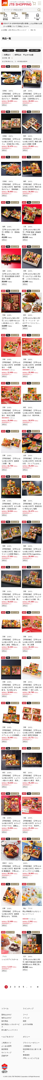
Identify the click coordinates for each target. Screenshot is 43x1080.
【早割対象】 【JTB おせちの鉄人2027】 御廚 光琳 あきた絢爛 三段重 (32, 141)
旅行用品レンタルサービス (10, 1025)
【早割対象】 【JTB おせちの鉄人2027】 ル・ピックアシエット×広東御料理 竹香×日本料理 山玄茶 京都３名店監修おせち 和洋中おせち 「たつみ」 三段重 (11, 733)
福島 (3, 226)
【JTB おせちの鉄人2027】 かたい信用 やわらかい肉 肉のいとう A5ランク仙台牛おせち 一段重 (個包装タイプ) (11, 320)
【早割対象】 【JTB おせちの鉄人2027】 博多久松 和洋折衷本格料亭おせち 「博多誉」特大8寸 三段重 (32, 187)
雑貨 (24, 1021)
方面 (8, 50)
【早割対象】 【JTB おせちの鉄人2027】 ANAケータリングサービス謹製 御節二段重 (31, 868)
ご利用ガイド (6, 1043)
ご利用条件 (27, 1046)
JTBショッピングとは (31, 1058)
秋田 (24, 136)
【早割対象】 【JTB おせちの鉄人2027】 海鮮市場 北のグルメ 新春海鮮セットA (11, 96)
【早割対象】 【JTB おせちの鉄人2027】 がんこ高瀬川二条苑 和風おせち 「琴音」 (11, 642)
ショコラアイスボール (10, 959)
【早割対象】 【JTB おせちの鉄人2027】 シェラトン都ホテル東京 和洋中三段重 (31, 778)
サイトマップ (6, 1052)
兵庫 (3, 455)
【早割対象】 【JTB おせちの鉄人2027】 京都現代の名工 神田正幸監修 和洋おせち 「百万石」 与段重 (32, 733)
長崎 (3, 546)
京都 (24, 271)
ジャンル (21, 50)
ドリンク (26, 1018)
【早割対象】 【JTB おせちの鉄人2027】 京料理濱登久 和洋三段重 (11, 412)
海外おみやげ (6, 1018)
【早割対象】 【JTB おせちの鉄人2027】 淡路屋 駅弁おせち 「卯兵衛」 (11, 913)
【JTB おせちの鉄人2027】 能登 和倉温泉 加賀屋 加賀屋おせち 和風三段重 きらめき (32, 962)
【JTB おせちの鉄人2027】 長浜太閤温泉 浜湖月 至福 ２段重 (11, 276)
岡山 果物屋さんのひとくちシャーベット (31, 912)
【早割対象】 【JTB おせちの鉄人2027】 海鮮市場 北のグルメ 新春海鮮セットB (11, 187)
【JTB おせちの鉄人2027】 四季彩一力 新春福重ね (11, 232)
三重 (24, 226)
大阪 (3, 818)
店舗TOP (4, 1056)
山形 (24, 91)
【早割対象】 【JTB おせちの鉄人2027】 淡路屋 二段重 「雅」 (11, 460)
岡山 (24, 908)
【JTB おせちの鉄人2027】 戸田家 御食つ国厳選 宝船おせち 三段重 (32, 232)
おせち (11, 91)
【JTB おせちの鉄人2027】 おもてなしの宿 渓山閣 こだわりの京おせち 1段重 (31, 276)
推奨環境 (4, 1049)
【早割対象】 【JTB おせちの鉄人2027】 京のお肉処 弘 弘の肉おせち (11, 687)
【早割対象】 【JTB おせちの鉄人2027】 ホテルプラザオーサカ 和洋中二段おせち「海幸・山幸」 (31, 823)
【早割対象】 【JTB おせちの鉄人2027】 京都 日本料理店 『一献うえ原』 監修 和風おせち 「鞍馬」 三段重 (32, 687)
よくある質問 (6, 1046)
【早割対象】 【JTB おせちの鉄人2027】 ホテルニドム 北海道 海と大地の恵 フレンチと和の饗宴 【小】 (11, 141)
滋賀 (3, 271)
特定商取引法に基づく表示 (32, 1050)
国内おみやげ (6, 1015)
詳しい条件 (34, 50)
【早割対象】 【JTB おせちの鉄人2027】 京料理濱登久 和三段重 (31, 364)
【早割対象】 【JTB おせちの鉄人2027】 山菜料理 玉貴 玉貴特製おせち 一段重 (31, 96)
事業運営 (26, 1055)
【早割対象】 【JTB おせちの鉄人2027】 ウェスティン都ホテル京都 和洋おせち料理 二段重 (11, 597)
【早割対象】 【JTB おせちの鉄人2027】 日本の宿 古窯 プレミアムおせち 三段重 (31, 461)
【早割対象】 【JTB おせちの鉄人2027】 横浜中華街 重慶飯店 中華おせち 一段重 (11, 868)
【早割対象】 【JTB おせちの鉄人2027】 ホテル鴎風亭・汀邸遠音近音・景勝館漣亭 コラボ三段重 (11, 506)
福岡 (24, 181)
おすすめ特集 (28, 1024)
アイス (30, 908)
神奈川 (4, 863)
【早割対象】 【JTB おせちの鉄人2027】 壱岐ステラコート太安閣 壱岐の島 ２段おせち (11, 551)
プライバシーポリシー (31, 1043)
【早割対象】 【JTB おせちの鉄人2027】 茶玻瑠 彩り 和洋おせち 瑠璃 (32, 506)
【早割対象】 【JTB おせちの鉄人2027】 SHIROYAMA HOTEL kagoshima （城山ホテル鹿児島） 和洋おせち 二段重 (31, 551)
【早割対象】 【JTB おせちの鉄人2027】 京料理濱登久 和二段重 (31, 642)
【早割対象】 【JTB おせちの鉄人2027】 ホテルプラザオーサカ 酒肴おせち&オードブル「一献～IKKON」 (11, 823)
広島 (3, 501)
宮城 (3, 315)
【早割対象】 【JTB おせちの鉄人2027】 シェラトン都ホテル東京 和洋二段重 (11, 778)
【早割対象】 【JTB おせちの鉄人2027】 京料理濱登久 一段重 (11, 364)
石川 (24, 956)
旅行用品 (4, 1021)
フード (25, 1015)
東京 (24, 315)
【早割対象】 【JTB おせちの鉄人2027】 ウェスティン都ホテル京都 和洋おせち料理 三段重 (31, 597)
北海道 (4, 91)
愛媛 (24, 501)
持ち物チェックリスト (9, 1030)
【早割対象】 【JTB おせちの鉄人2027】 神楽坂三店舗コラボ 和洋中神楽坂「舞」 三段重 (31, 413)
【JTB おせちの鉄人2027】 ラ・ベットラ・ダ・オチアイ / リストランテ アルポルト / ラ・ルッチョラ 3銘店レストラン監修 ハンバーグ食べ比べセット (32, 320)
